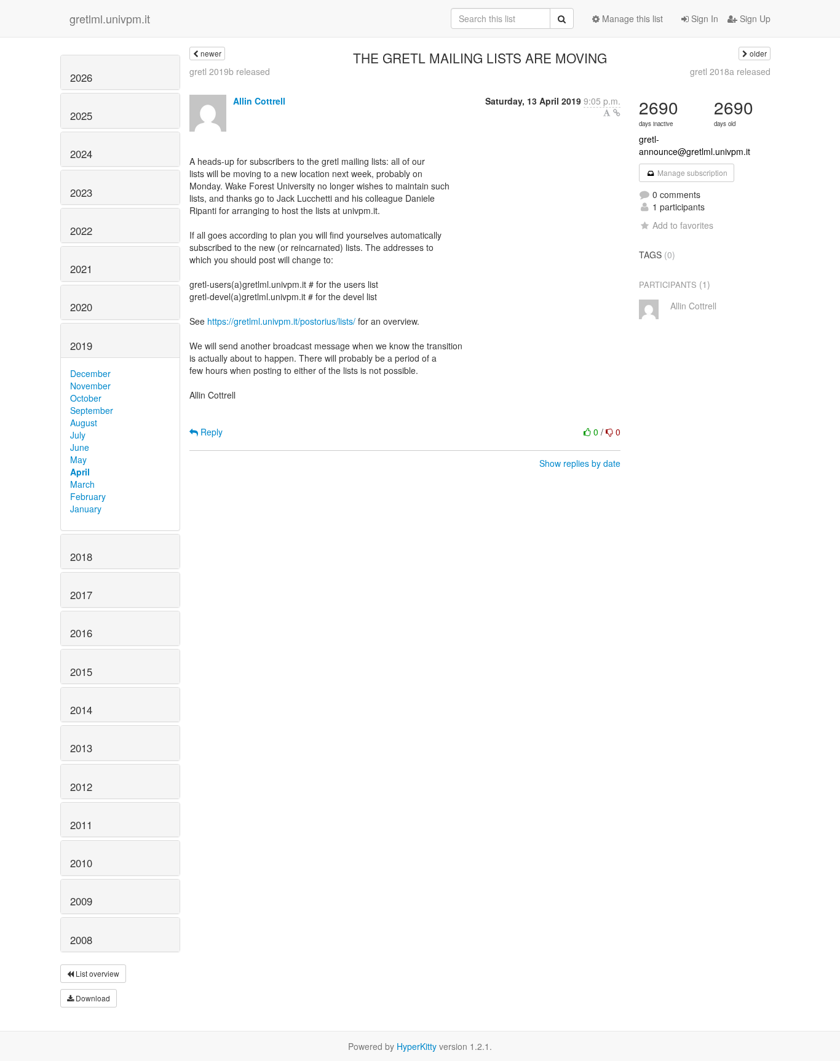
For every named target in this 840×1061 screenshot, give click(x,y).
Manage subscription (691, 172)
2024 (81, 153)
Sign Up (754, 18)
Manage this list (631, 18)
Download (92, 998)
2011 (81, 824)
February (88, 496)
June (79, 447)
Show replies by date (579, 463)
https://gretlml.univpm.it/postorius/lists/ (281, 321)
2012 (81, 786)
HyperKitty (417, 1046)
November (90, 385)
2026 (81, 77)
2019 (81, 345)
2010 (81, 863)
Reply (210, 432)
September (91, 410)
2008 (81, 939)
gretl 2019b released (229, 71)
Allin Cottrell (259, 101)
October (85, 398)
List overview (96, 973)
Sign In (703, 18)
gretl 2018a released (730, 71)
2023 (81, 192)
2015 (81, 671)
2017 (81, 594)
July (77, 435)
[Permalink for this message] (616, 112)
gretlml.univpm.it (109, 18)
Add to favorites (682, 225)
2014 (81, 709)
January (85, 509)
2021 (81, 268)
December (90, 373)
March (82, 484)
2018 (81, 556)
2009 (81, 901)
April (80, 472)
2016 (81, 633)
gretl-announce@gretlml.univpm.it (694, 145)
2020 (81, 307)
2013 (81, 748)
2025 (81, 115)
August (83, 422)
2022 (81, 230)
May (78, 459)
